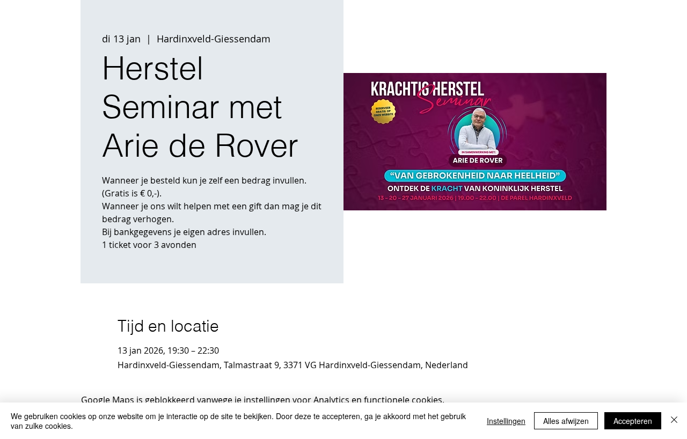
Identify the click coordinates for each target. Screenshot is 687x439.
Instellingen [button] (506, 420)
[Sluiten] (674, 420)
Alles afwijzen (566, 420)
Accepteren (632, 420)
